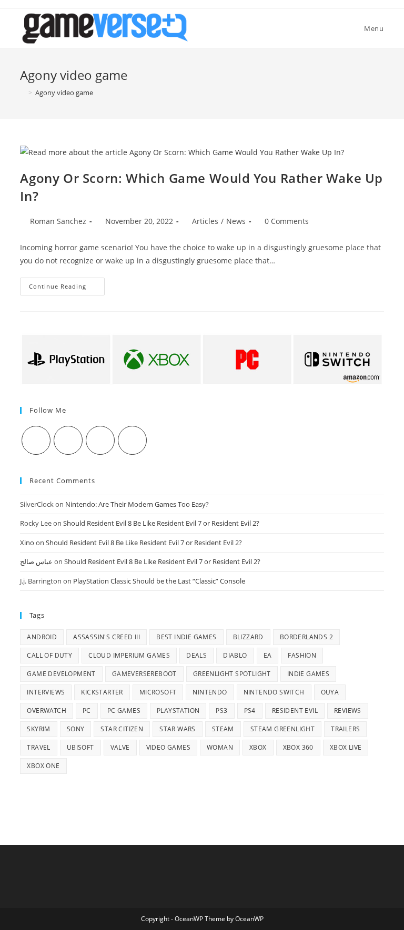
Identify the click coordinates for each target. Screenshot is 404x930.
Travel (38, 747)
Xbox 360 (298, 747)
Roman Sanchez (58, 221)
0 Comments (287, 221)
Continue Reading (67, 288)
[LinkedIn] (132, 440)
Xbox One (43, 765)
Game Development (61, 673)
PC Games (123, 710)
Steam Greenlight (282, 728)
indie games (308, 673)
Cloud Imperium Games (129, 655)
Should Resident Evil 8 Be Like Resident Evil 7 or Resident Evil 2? (161, 523)
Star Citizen (121, 728)
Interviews (46, 692)
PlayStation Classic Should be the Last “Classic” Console (159, 581)
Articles (205, 221)
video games (168, 747)
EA (268, 655)
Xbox (258, 747)
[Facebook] (68, 440)
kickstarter (102, 692)
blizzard (248, 636)
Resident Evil (295, 710)
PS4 (250, 710)
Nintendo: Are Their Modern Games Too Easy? (137, 504)
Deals (196, 655)
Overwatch (46, 710)
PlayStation (178, 710)
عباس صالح (36, 561)
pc (87, 710)
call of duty (49, 655)
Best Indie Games (186, 636)
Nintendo (210, 692)
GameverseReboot (144, 673)
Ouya (330, 692)
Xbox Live (346, 747)
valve (120, 747)
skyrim (38, 728)
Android (42, 636)
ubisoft (80, 747)
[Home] (22, 92)
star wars (177, 728)
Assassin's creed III (106, 636)
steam (223, 728)
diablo (235, 655)
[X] (36, 440)
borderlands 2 (306, 636)
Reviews (347, 710)
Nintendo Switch (274, 692)
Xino (27, 542)
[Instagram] (100, 440)
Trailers (345, 728)
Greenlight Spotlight (232, 673)
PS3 (221, 710)
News (236, 221)
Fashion (302, 655)
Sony (76, 728)
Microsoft (158, 692)
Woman (220, 747)
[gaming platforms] (201, 358)
